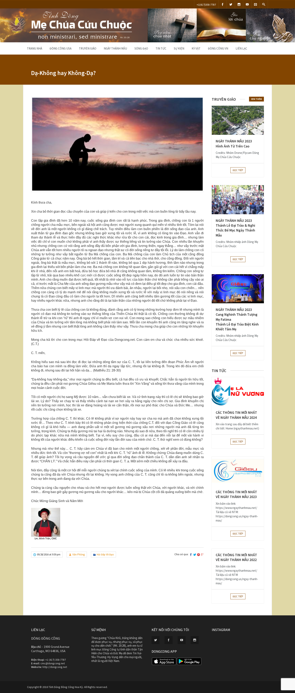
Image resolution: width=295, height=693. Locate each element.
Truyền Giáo (87, 48)
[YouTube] (247, 4)
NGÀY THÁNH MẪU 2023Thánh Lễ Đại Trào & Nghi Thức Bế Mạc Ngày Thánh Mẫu (235, 227)
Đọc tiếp (238, 170)
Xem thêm (256, 98)
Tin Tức (161, 48)
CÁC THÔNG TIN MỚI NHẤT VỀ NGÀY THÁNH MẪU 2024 (236, 415)
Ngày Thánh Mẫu (115, 48)
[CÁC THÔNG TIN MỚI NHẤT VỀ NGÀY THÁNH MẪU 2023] (238, 471)
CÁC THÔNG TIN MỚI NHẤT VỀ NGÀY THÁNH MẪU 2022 (236, 557)
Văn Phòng (78, 554)
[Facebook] (223, 4)
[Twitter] (231, 4)
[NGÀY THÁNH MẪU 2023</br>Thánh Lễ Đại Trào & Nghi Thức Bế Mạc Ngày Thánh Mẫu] (238, 199)
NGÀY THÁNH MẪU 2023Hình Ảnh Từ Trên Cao (234, 143)
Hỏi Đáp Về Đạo (105, 554)
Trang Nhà (34, 48)
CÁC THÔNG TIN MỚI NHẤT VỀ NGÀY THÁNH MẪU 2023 (236, 494)
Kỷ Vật (196, 48)
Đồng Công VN (218, 48)
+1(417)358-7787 (206, 4)
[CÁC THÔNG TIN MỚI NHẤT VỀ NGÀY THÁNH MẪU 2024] (238, 391)
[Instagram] (239, 4)
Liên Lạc (241, 48)
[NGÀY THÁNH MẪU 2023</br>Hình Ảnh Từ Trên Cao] (238, 120)
